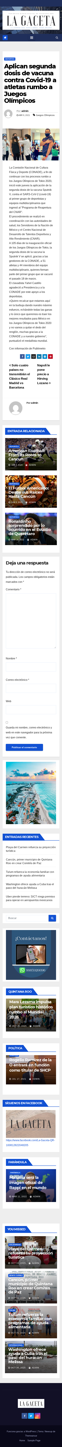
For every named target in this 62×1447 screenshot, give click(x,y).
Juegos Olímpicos (45, 115)
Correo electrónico (17, 679)
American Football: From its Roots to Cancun (26, 454)
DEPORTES (9, 59)
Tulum (12, 1310)
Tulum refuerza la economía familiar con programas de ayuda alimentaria (30, 1320)
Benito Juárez (16, 1275)
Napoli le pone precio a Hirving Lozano (43, 374)
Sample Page (33, 1440)
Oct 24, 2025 (19, 1021)
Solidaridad (15, 1245)
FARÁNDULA (15, 1170)
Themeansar (31, 1436)
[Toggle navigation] (31, 37)
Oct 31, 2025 (18, 1263)
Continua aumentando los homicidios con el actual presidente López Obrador (26, 1058)
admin (25, 111)
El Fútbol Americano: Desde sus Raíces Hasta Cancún (28, 492)
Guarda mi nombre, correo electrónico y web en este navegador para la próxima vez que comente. (29, 732)
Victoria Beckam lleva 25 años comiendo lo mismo (30, 1179)
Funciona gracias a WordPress (22, 1431)
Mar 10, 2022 (19, 1193)
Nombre (11, 658)
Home (22, 1440)
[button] (57, 37)
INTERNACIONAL (16, 1345)
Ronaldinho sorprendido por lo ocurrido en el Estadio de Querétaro (29, 527)
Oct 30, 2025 (18, 1368)
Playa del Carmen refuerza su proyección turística (30, 1253)
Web (8, 701)
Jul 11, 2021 (19, 1078)
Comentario (13, 589)
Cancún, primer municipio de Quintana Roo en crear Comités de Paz (30, 1285)
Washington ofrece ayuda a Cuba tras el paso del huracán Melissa (27, 1355)
